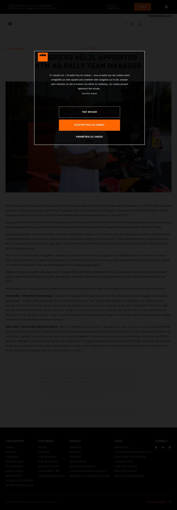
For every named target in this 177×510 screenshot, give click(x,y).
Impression (94, 93)
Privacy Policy (86, 93)
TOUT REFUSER (89, 112)
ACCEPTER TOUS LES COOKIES (89, 125)
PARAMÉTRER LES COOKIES (89, 137)
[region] (89, 98)
